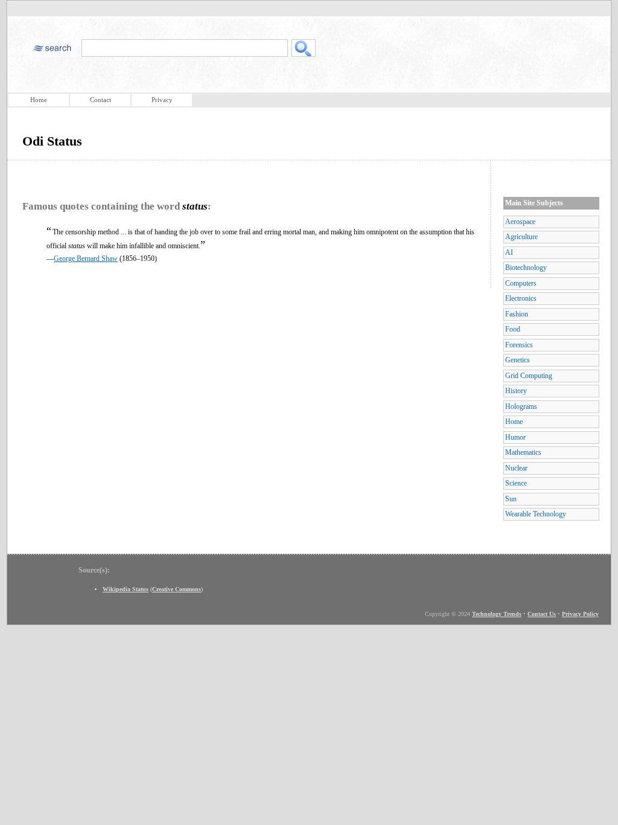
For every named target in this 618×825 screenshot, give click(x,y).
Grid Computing (528, 375)
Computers (521, 283)
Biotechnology (526, 267)
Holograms (521, 406)
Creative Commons (176, 589)
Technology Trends (496, 614)
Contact (100, 99)
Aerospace (520, 221)
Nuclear (516, 468)
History (516, 391)
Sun (511, 499)
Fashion (516, 314)
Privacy (162, 99)
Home (38, 99)
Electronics (521, 298)
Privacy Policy (580, 614)
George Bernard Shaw (86, 258)
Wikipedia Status (125, 589)
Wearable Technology (535, 514)
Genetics (517, 360)
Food (512, 329)
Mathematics (523, 452)
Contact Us (541, 614)
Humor (515, 437)
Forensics (519, 345)
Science (516, 483)
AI (509, 252)
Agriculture (521, 237)
